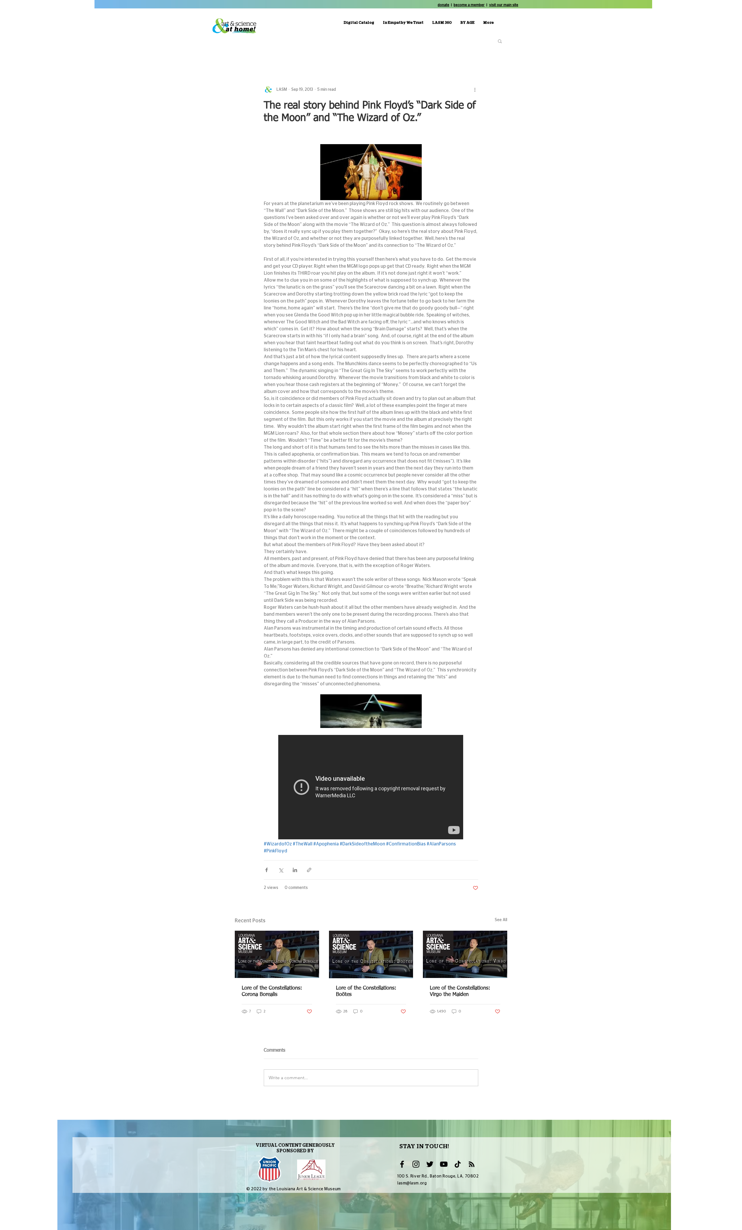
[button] (500, 41)
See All (501, 920)
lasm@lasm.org (412, 1183)
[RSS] (471, 1164)
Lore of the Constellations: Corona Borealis (272, 991)
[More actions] (474, 89)
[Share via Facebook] (266, 870)
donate (443, 5)
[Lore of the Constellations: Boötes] (371, 954)
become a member (469, 5)
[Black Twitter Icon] (429, 1164)
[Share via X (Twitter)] (280, 870)
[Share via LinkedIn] (295, 870)
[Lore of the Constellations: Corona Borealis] (277, 954)
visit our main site (503, 5)
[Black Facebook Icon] (402, 1164)
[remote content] (371, 787)
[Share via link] (309, 870)
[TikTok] (457, 1164)
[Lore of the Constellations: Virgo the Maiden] (465, 954)
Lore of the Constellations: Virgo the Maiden (460, 991)
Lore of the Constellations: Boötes (366, 991)
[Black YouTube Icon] (443, 1164)
